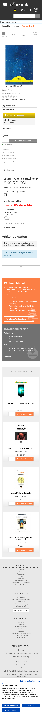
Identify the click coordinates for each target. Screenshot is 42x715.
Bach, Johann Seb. (21, 543)
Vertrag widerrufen (21, 610)
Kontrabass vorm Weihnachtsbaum (22, 311)
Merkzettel (21, 578)
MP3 (5, 345)
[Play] (6, 115)
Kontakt (21, 570)
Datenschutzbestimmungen (30, 681)
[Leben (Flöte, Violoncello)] (21, 478)
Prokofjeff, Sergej (21, 451)
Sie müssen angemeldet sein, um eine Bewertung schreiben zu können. (19, 244)
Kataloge (7, 356)
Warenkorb (21, 574)
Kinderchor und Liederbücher (21, 633)
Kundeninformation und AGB (21, 599)
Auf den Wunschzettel (9, 159)
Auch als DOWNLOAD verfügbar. (19, 205)
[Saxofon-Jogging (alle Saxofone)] (21, 389)
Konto (21, 576)
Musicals (21, 631)
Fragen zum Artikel (8, 162)
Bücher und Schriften (21, 635)
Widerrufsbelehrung (21, 604)
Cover (8, 128)
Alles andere (21, 637)
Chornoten (21, 624)
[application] (19, 115)
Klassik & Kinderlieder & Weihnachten (22, 348)
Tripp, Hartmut (21, 407)
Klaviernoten (13, 339)
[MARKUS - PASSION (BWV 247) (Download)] (21, 523)
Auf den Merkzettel (8, 155)
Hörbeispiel (14, 116)
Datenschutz (21, 602)
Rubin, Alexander (21, 496)
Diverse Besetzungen (16, 341)
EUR (23, 10)
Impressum (21, 597)
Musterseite (10, 106)
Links (21, 572)
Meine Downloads (21, 585)
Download (21, 629)
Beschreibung (9, 170)
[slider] (26, 115)
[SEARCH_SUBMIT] (37, 16)
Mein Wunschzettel (21, 580)
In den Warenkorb (24, 141)
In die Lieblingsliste (8, 152)
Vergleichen (5, 149)
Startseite (21, 622)
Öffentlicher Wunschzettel (21, 583)
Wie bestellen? (21, 606)
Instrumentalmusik (21, 627)
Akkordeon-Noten (15, 336)
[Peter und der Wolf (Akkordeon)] (21, 434)
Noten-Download (11, 333)
